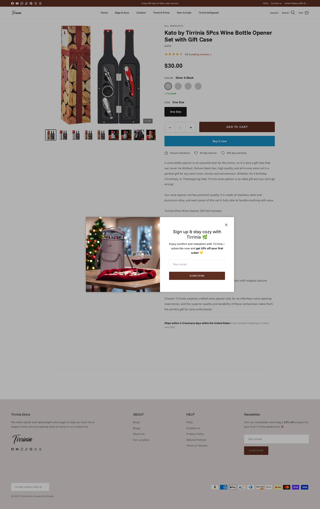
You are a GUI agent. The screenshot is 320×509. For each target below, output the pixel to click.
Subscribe (197, 275)
